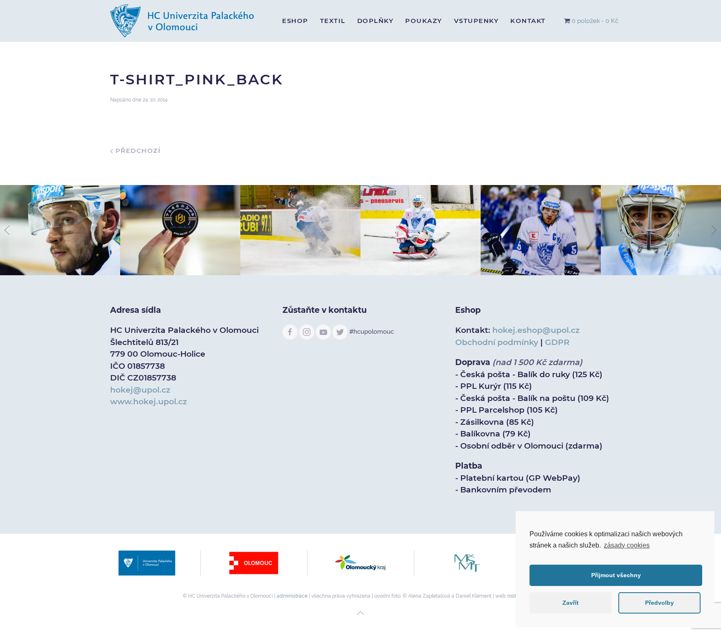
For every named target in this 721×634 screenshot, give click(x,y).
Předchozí (137, 151)
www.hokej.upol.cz (148, 401)
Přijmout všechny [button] (616, 575)
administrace (292, 596)
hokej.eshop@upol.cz (536, 330)
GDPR (557, 342)
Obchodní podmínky (496, 342)
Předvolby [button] (659, 602)
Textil (332, 21)
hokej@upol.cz (140, 390)
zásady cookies (627, 545)
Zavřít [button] (570, 602)
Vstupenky (476, 21)
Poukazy (423, 21)
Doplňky (375, 21)
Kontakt (528, 21)
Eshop (295, 21)
